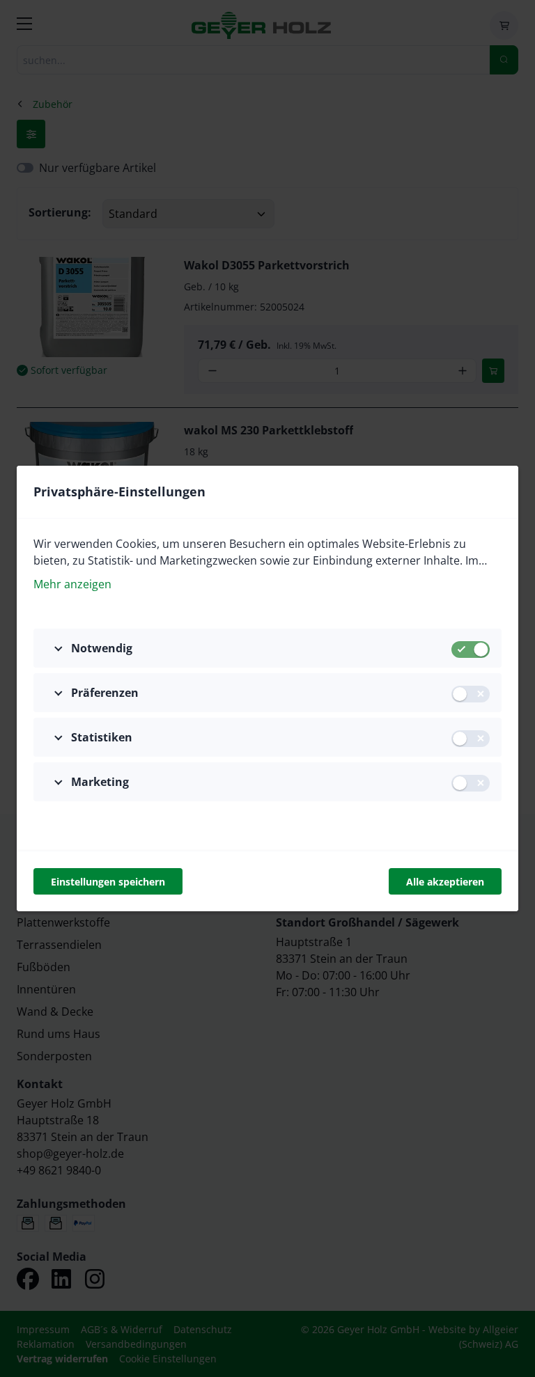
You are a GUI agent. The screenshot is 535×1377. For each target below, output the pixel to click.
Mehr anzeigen (72, 584)
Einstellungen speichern (108, 881)
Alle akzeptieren (445, 881)
